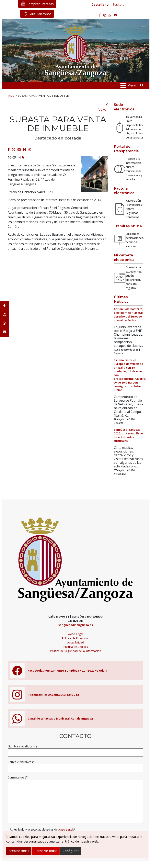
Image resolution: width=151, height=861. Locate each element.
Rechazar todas (46, 851)
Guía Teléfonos (40, 14)
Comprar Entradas (40, 4)
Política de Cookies (75, 647)
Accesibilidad (75, 642)
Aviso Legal (75, 634)
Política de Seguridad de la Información (75, 651)
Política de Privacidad (75, 638)
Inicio (11, 95)
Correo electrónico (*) (22, 762)
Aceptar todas (19, 851)
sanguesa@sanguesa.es (75, 625)
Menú (131, 85)
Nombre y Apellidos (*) (22, 746)
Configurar (71, 851)
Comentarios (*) (18, 777)
